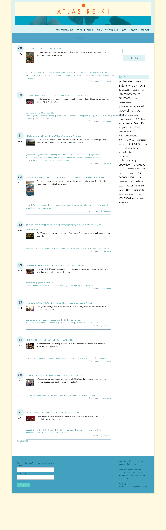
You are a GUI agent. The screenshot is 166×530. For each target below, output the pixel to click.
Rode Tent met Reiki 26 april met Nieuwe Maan (52, 412)
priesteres (77, 75)
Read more (107, 81)
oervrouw (34, 75)
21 (20, 412)
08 (20, 48)
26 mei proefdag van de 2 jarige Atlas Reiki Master (55, 265)
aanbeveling (30, 248)
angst (28, 73)
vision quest (139, 194)
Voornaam (21, 473)
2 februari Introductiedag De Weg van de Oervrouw (56, 95)
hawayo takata (133, 115)
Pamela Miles (122, 169)
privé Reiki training (64, 30)
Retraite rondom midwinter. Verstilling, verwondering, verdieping (65, 177)
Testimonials (111, 30)
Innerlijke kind (100, 205)
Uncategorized (129, 194)
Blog (99, 30)
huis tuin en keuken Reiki (83, 205)
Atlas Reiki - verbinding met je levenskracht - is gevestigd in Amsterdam (131, 472)
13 (20, 225)
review (121, 186)
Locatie (133, 30)
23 (20, 265)
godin (71, 73)
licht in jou (73, 358)
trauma (121, 194)
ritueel (86, 75)
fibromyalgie (135, 98)
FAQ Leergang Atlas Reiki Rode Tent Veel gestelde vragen (60, 303)
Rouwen (121, 190)
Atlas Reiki (129, 487)
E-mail (19, 466)
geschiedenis (31, 113)
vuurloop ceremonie (62, 160)
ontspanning (45, 75)
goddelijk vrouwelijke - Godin (55, 73)
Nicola (121, 461)
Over (124, 30)
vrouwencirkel (108, 75)
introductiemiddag (47, 116)
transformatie (96, 75)
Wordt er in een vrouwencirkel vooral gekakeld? (55, 375)
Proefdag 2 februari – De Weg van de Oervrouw (53, 136)
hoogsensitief (81, 73)
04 (20, 177)
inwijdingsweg (94, 73)
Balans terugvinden (40, 205)
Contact (145, 30)
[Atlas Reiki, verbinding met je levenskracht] (83, 3)
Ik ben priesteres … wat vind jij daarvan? (49, 340)
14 (20, 340)
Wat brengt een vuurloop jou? (44, 48)
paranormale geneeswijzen (137, 169)
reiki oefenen (80, 323)
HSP (83, 155)
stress (128, 190)
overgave (67, 75)
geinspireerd (37, 73)
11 (20, 135)
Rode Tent (88, 158)
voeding (36, 160)
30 (20, 95)
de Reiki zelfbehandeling (129, 90)
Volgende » (24, 441)
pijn (120, 173)
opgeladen (57, 75)
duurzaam (124, 98)
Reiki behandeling (85, 30)
